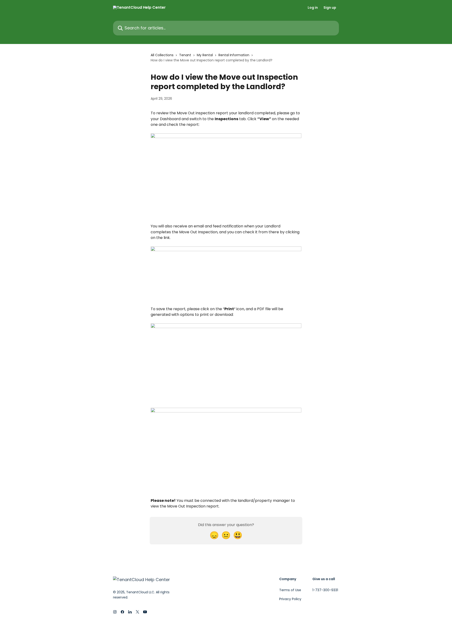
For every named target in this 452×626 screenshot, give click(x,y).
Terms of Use (290, 590)
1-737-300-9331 (325, 590)
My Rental (205, 55)
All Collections (162, 55)
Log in (313, 7)
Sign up (329, 7)
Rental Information (233, 55)
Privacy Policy (290, 599)
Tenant (185, 55)
